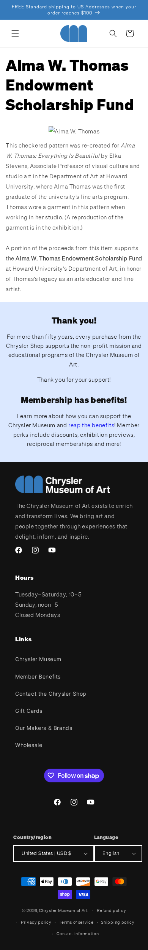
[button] (15, 33)
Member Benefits (38, 676)
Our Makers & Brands (43, 728)
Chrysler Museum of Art (63, 910)
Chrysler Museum (38, 659)
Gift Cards (29, 710)
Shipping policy (118, 922)
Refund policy (111, 910)
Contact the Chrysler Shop (51, 693)
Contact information (78, 933)
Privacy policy (36, 922)
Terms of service (76, 922)
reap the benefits (91, 425)
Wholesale (28, 745)
